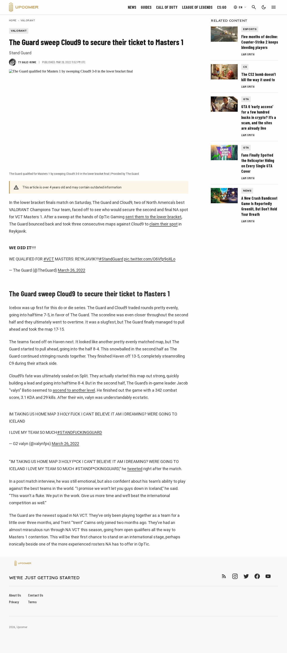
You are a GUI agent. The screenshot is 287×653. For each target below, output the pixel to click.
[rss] (224, 576)
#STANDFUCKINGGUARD (79, 432)
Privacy (14, 602)
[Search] (253, 7)
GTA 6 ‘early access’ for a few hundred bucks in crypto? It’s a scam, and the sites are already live (258, 117)
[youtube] (268, 576)
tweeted (134, 468)
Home (13, 20)
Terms (32, 602)
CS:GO (221, 7)
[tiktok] (276, 576)
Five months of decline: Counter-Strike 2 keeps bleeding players (259, 42)
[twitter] (246, 576)
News (132, 7)
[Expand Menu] (273, 7)
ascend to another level (74, 390)
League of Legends (197, 7)
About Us (15, 595)
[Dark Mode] (263, 7)
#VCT (48, 259)
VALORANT (28, 20)
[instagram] (234, 576)
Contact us (35, 595)
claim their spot (163, 224)
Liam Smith (247, 54)
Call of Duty (167, 7)
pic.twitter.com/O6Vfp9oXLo (149, 259)
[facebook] (257, 576)
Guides (146, 7)
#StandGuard (111, 259)
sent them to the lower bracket (153, 216)
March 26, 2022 (71, 270)
